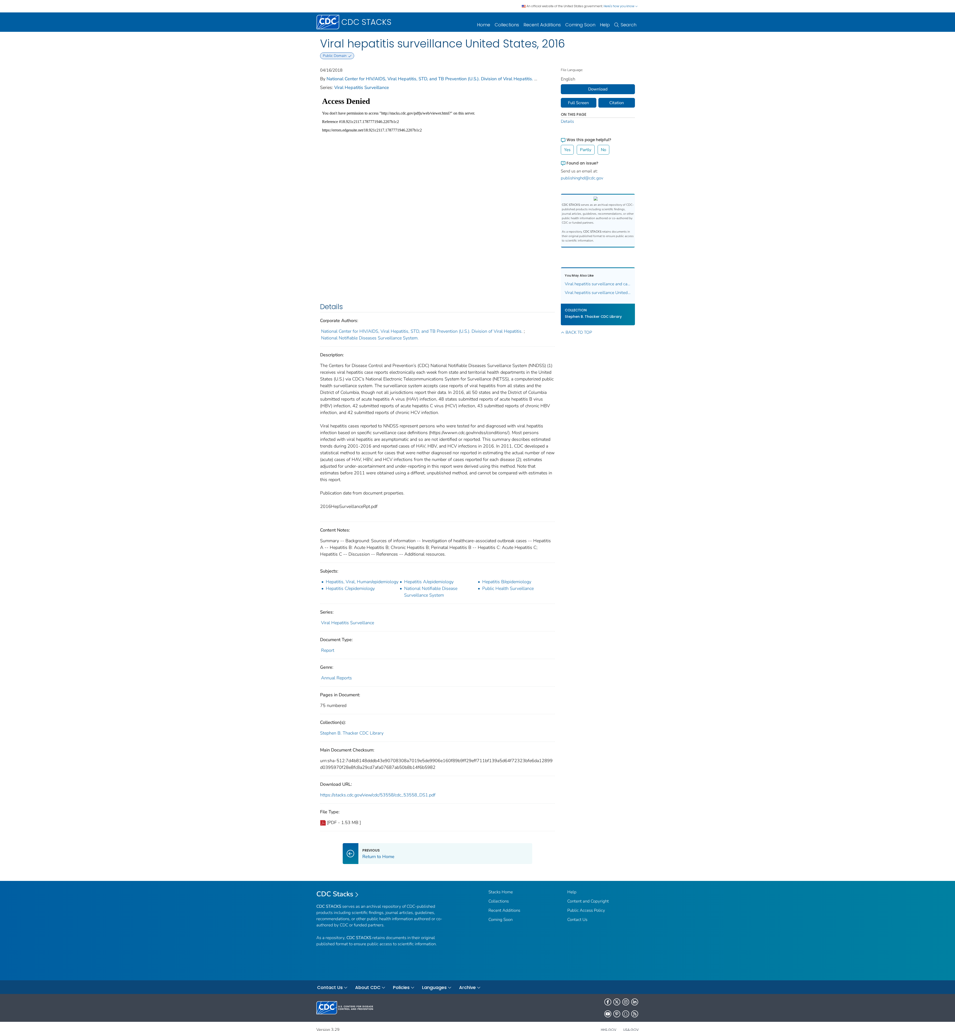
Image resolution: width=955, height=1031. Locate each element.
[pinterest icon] (617, 1014)
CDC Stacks (334, 894)
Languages (434, 987)
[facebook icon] (608, 1002)
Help (605, 25)
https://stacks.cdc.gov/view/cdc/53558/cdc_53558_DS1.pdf (377, 795)
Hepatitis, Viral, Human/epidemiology (362, 582)
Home (483, 25)
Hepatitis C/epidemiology (350, 588)
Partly (585, 150)
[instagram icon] (626, 1002)
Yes (567, 150)
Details (567, 121)
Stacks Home (500, 892)
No (603, 150)
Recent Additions (542, 25)
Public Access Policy (586, 910)
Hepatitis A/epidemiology (429, 582)
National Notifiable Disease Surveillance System (430, 591)
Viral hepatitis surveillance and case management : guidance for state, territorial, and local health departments (598, 284)
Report (327, 650)
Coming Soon (580, 25)
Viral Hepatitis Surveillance (361, 87)
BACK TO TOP (579, 332)
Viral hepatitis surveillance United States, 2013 (598, 292)
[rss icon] (635, 1014)
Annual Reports (336, 678)
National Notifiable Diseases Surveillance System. (370, 338)
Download (598, 89)
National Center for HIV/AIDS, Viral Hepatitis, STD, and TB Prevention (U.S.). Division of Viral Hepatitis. (430, 79)
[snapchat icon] (626, 1014)
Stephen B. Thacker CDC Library (351, 733)
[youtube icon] (608, 1014)
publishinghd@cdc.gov (582, 178)
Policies (401, 987)
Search (628, 25)
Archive (467, 987)
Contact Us (577, 919)
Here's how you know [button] (619, 6)
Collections (507, 25)
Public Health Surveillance (508, 588)
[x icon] (617, 1002)
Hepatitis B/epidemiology (506, 582)
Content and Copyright (588, 901)
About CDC (368, 987)
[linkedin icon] (635, 1002)
